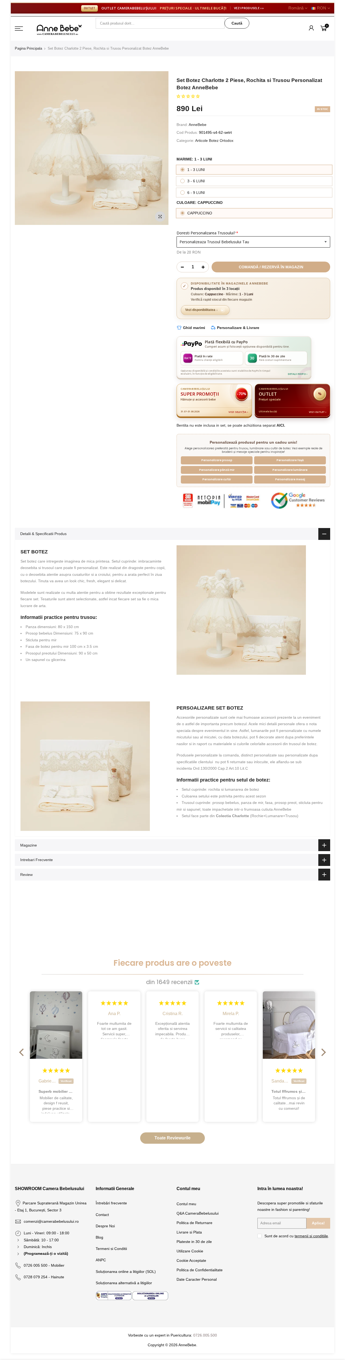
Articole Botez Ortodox (214, 140)
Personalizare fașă (290, 460)
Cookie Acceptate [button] (191, 1260)
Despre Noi (105, 1226)
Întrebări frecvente (111, 1203)
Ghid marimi (194, 328)
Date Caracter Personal (197, 1279)
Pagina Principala (28, 48)
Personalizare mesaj (290, 479)
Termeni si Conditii (111, 1248)
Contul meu (186, 1204)
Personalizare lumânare (290, 470)
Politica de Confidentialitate (200, 1270)
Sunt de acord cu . (296, 1236)
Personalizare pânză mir (216, 470)
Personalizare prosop (216, 460)
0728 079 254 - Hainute (44, 1277)
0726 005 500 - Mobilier (44, 1265)
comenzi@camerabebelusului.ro (51, 1221)
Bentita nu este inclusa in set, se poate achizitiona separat (231, 425)
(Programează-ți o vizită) (46, 1253)
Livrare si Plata (189, 1232)
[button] (188, 96)
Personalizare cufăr (216, 479)
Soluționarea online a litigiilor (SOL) (126, 1271)
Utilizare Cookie (190, 1251)
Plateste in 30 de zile (194, 1241)
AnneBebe (197, 124)
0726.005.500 (205, 1335)
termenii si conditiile (311, 1236)
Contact (102, 1214)
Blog (99, 1237)
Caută (237, 23)
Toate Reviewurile (172, 1138)
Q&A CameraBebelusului (198, 1213)
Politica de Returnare (194, 1223)
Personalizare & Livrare (238, 328)
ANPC (101, 1260)
